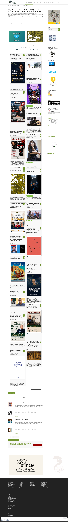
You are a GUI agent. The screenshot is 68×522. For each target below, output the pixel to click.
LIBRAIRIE (19, 412)
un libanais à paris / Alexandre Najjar (22, 411)
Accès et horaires (10, 506)
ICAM (35, 412)
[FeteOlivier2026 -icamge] (35, 36)
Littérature (27, 412)
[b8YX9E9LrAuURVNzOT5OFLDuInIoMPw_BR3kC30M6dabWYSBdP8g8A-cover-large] (10, 430)
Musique (20, 485)
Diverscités (10, 485)
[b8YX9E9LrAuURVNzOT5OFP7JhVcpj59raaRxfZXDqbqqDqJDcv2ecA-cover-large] (10, 421)
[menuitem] (29, 2)
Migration (32, 412)
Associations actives (52, 132)
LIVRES (30, 412)
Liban (16, 412)
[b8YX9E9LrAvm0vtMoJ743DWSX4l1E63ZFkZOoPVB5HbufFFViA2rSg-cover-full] (10, 404)
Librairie (31, 483)
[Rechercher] (59, 2)
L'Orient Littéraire (10, 482)
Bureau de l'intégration (44, 486)
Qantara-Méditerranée (11, 488)
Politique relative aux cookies (5, 520)
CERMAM (9, 483)
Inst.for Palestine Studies (12, 489)
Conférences (21, 483)
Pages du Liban (10, 497)
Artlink (9, 495)
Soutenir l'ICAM (10, 515)
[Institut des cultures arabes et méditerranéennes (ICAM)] (12, 2)
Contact (9, 508)
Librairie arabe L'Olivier (23, 412)
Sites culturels (51, 134)
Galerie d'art (32, 482)
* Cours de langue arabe (52, 121)
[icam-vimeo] (16, 36)
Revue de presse (32, 485)
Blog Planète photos (11, 494)
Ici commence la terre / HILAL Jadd (22, 428)
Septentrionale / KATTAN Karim (21, 419)
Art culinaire (21, 487)
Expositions (21, 486)
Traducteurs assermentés (44, 487)
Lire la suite (16, 407)
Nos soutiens (10, 513)
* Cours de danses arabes (53, 122)
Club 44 (9, 490)
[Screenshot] (10, 413)
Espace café (32, 484)
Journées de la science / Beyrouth (54, 133)
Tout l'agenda (21, 482)
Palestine (32, 429)
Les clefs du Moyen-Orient (12, 501)
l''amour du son (10, 496)
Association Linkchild (11, 484)
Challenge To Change (11, 500)
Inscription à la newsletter (12, 509)
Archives (20, 488)
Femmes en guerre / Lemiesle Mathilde (23, 402)
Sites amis (56, 132)
